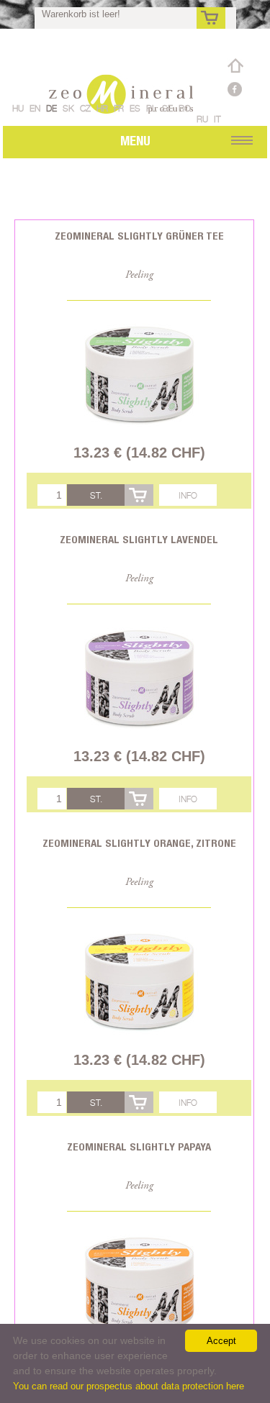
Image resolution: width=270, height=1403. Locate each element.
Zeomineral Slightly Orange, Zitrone (139, 843)
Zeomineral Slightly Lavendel (139, 539)
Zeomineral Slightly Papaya (139, 1146)
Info (188, 495)
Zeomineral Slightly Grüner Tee (139, 236)
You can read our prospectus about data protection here (128, 1386)
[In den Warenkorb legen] (139, 495)
